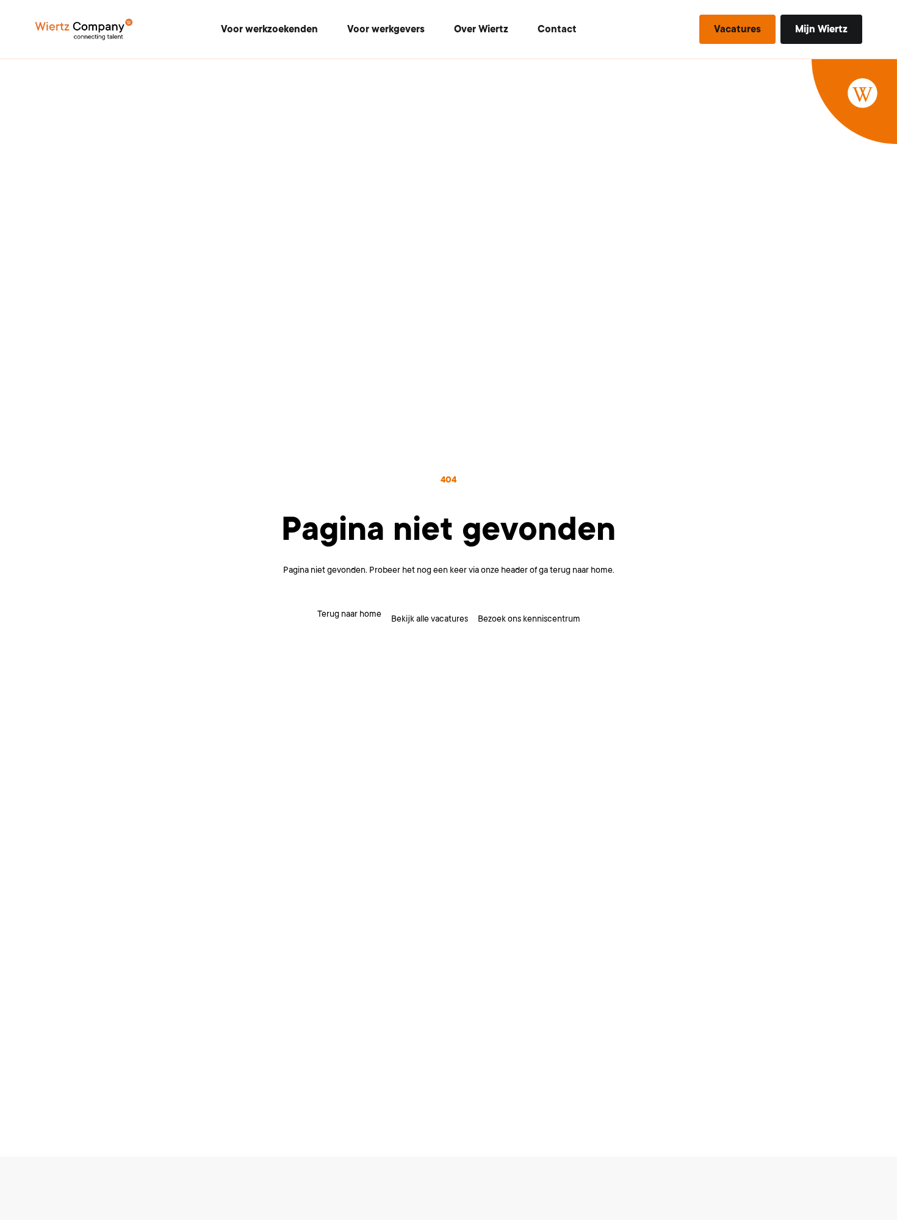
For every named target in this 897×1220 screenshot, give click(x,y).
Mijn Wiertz (821, 29)
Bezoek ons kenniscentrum (529, 618)
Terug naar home (349, 614)
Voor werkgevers (386, 29)
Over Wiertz (481, 29)
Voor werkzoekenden (269, 29)
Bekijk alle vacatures (429, 618)
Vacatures (737, 29)
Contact (557, 29)
